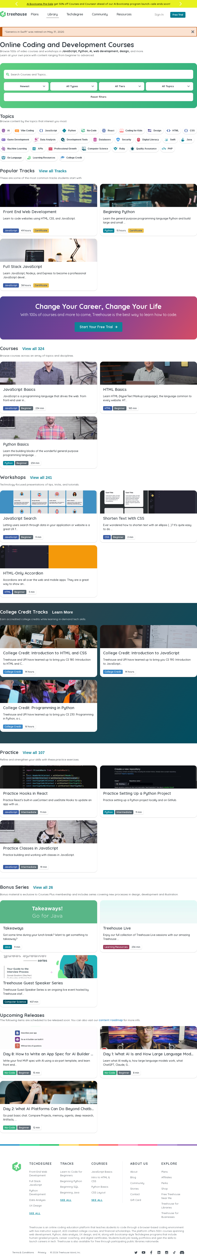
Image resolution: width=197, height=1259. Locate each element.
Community (100, 14)
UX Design (35, 1205)
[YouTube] (143, 1252)
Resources (124, 14)
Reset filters (98, 96)
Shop (164, 1188)
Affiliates (166, 1177)
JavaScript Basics (101, 1171)
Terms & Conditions (23, 1252)
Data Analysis (37, 1199)
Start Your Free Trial (96, 327)
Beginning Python (71, 1181)
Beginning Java (69, 1192)
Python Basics (99, 1186)
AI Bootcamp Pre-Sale (40, 3)
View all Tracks (53, 171)
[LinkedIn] (159, 1252)
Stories (134, 1188)
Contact (135, 1194)
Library (53, 14)
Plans (35, 14)
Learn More (62, 612)
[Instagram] (166, 1252)
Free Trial (178, 14)
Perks (164, 1183)
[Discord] (182, 1252)
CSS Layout (98, 1192)
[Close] (191, 31)
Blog (133, 1177)
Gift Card (135, 1199)
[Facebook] (151, 1252)
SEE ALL (35, 1213)
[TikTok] (174, 1252)
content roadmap (111, 1020)
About (133, 1171)
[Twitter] (136, 1252)
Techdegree (75, 14)
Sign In (159, 14)
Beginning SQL (69, 1186)
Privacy (42, 1252)
